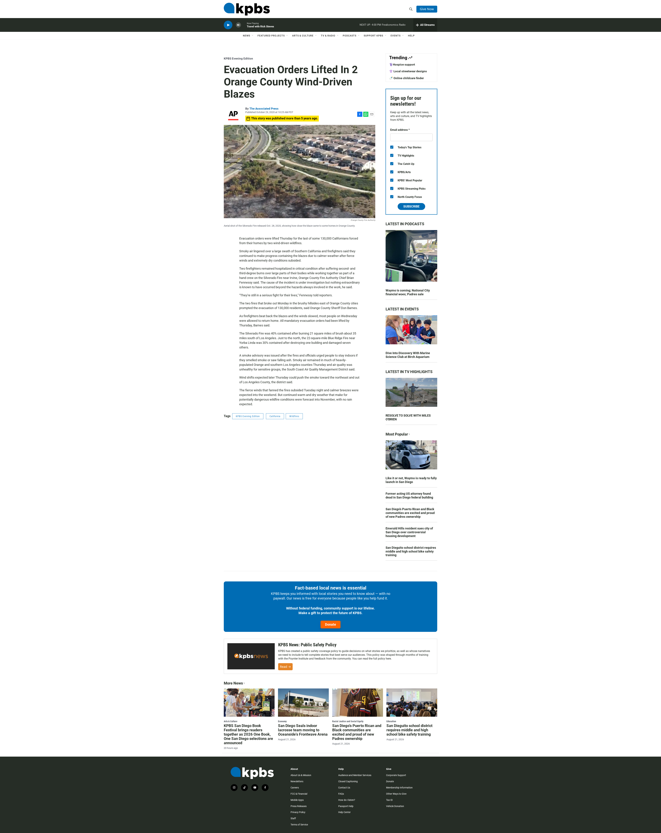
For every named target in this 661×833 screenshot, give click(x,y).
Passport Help (345, 806)
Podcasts (349, 35)
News (246, 35)
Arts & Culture (302, 35)
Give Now (427, 9)
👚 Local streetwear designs (408, 71)
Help (411, 35)
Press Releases (299, 806)
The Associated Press (264, 108)
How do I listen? (346, 800)
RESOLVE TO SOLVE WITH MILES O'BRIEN (408, 417)
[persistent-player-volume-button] (238, 25)
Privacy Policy (298, 812)
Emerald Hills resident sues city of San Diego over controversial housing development (409, 532)
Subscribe (411, 206)
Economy (282, 721)
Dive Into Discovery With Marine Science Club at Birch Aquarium (408, 355)
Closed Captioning (348, 781)
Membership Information (399, 787)
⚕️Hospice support (402, 64)
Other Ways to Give (396, 793)
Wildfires (294, 416)
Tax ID (389, 800)
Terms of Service (299, 824)
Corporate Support (396, 775)
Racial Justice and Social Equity (347, 721)
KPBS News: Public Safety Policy (307, 644)
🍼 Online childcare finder (406, 78)
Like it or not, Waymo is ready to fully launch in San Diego (411, 480)
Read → (285, 667)
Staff (293, 818)
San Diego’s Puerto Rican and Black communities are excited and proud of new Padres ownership (410, 512)
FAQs (341, 793)
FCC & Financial (299, 793)
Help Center (344, 812)
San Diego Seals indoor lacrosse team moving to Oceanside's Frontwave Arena (303, 730)
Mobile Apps (297, 800)
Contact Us (344, 787)
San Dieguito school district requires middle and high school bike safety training (411, 551)
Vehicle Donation (395, 806)
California (275, 416)
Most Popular (397, 434)
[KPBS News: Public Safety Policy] (251, 656)
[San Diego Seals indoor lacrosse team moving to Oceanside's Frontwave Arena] (303, 702)
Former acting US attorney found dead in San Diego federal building (409, 495)
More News (233, 683)
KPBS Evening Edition (238, 58)
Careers (295, 787)
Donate (330, 624)
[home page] (247, 9)
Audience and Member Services (354, 775)
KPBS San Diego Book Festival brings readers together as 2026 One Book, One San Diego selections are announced (248, 734)
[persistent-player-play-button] (228, 25)
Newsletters (297, 781)
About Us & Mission (301, 775)
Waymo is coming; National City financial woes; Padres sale (408, 292)
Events (396, 35)
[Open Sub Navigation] (252, 35)
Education (391, 721)
